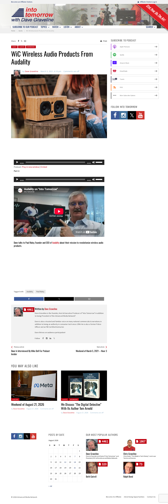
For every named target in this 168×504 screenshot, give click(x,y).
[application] (59, 162)
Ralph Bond (128, 476)
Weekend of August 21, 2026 (27, 404)
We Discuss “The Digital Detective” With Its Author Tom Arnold (81, 406)
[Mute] (93, 162)
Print (105, 41)
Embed (44, 167)
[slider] (99, 162)
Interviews (31, 47)
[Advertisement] (59, 151)
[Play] (17, 162)
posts (30, 310)
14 (75, 462)
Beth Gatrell (91, 476)
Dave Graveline (19, 409)
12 (65, 462)
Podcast (15, 399)
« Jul (50, 486)
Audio (14, 47)
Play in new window (30, 167)
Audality (55, 242)
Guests (21, 47)
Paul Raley (40, 291)
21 (75, 468)
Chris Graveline (129, 453)
